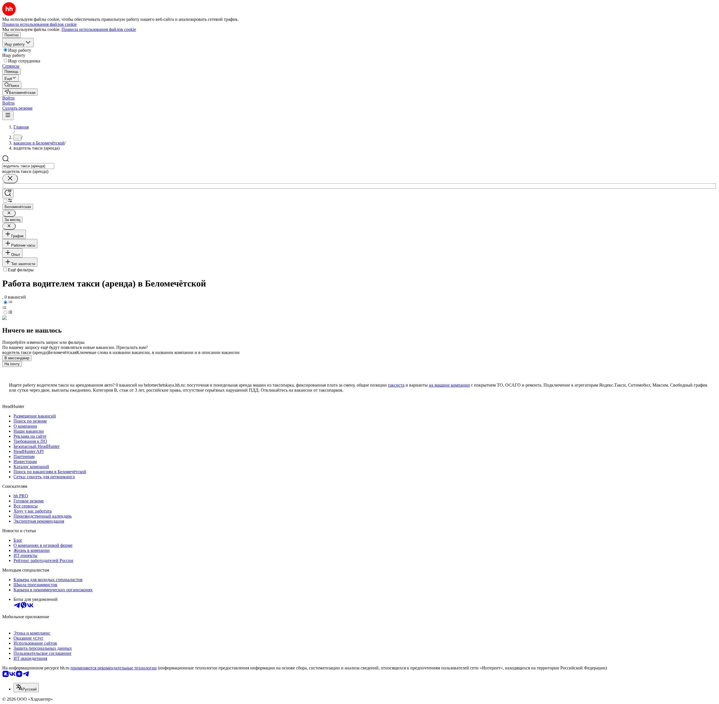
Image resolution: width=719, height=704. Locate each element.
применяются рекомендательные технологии (113, 667)
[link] (11, 85)
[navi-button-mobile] (7, 115)
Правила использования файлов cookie (99, 29)
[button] (8, 98)
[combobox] (28, 166)
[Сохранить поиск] (7, 193)
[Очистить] (10, 178)
